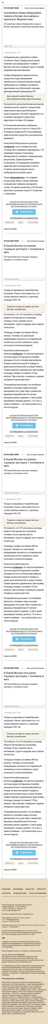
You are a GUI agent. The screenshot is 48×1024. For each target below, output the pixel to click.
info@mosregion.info (13, 910)
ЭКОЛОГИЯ (6, 893)
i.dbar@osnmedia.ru (12, 919)
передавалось (17, 177)
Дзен (20, 222)
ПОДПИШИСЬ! (26, 212)
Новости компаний (37, 893)
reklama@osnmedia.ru (25, 925)
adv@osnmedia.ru (39, 925)
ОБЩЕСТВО (29, 889)
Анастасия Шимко (37, 8)
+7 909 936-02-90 (14, 921)
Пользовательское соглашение (13, 978)
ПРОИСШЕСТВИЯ (11, 8)
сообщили (9, 146)
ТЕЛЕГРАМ (33, 222)
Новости (9, 222)
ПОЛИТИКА (6, 889)
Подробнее (5, 975)
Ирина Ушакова (38, 241)
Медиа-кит (21, 954)
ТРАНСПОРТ (41, 889)
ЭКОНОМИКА (18, 889)
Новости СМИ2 (10, 229)
